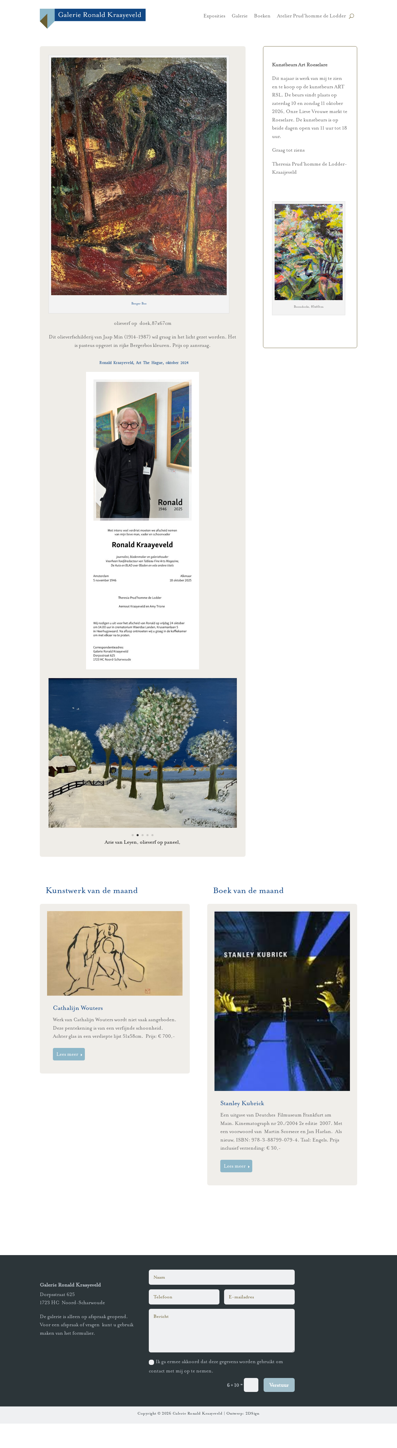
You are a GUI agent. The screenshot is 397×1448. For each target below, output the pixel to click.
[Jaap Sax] (143, 851)
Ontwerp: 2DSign (243, 1438)
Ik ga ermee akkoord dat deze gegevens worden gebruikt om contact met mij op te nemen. (216, 1391)
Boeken (262, 16)
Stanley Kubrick (242, 1128)
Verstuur (279, 1409)
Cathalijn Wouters (78, 1032)
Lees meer (67, 1079)
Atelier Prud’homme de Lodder (311, 16)
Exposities (214, 16)
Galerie (240, 16)
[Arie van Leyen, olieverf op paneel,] (143, 826)
